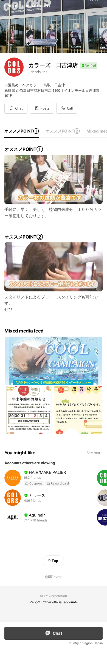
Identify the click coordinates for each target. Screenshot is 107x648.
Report (35, 602)
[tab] (21, 131)
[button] (42, 108)
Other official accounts (60, 602)
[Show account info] (88, 65)
